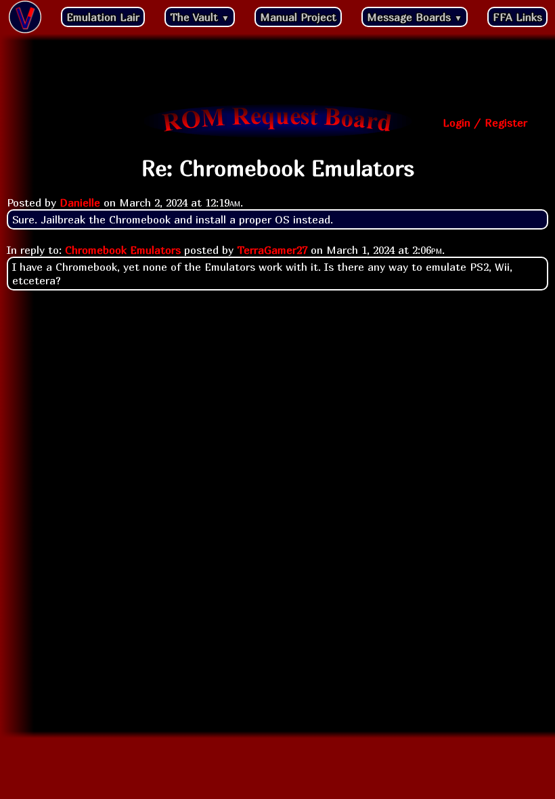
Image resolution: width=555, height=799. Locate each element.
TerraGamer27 (272, 250)
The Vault (199, 17)
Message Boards (414, 17)
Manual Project (298, 17)
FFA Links (517, 17)
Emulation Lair (102, 17)
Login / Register (485, 122)
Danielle (80, 202)
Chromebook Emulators (123, 250)
